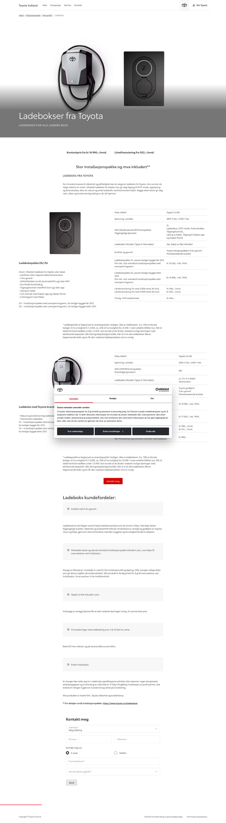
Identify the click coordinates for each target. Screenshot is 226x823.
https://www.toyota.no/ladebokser (120, 703)
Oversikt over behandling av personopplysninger (163, 816)
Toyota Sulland (28, 5)
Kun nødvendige (75, 431)
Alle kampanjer (33, 15)
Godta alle (150, 431)
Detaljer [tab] (113, 398)
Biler (45, 5)
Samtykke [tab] (73, 399)
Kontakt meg (113, 481)
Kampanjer (55, 5)
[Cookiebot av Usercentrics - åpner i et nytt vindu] (157, 390)
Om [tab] (152, 398)
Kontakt (78, 5)
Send (71, 782)
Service (67, 5)
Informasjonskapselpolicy (197, 816)
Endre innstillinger (111, 431)
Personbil (47, 15)
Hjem (21, 15)
